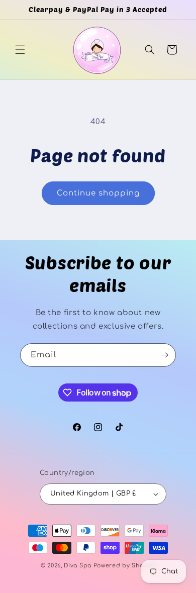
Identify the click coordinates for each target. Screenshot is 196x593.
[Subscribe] (164, 355)
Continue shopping (98, 193)
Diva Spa (77, 565)
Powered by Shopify (124, 565)
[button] (20, 50)
